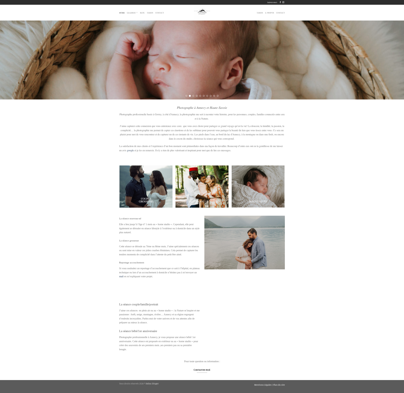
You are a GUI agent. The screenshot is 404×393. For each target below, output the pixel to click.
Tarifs (150, 12)
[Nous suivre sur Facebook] (280, 2)
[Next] (392, 60)
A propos (269, 12)
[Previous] (12, 60)
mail (121, 276)
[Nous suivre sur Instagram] (283, 2)
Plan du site (279, 384)
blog (142, 12)
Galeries (131, 12)
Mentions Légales (263, 384)
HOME (122, 12)
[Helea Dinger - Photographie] (202, 13)
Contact (159, 12)
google (130, 150)
